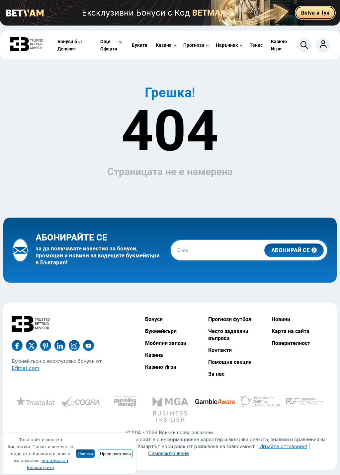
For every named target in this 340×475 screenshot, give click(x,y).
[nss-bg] (260, 402)
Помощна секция (230, 362)
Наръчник (227, 45)
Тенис (256, 45)
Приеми (85, 453)
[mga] (170, 402)
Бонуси (154, 319)
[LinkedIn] (59, 345)
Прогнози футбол (229, 319)
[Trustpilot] (35, 402)
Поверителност (291, 343)
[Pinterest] (45, 345)
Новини (281, 319)
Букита (139, 45)
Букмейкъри (161, 331)
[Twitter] (31, 345)
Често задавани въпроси (228, 334)
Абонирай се (290, 250)
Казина (164, 45)
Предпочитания (115, 453)
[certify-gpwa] (125, 402)
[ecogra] (80, 402)
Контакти (220, 350)
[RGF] (305, 402)
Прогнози (193, 45)
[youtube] (74, 345)
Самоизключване (168, 453)
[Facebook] (17, 345)
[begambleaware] (215, 402)
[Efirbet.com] (26, 45)
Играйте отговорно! (283, 446)
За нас (216, 374)
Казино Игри (160, 367)
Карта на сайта (290, 331)
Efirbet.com (25, 368)
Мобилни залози (165, 343)
